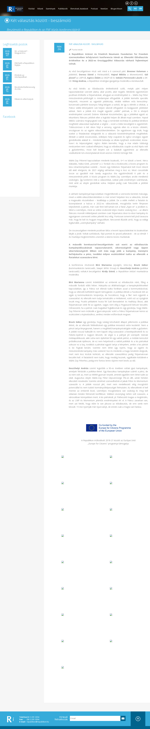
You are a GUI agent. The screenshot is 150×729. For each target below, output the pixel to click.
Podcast (94, 8)
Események (50, 8)
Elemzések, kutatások (79, 8)
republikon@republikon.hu (38, 722)
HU (135, 8)
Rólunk (40, 8)
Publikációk (63, 8)
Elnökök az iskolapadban (21, 76)
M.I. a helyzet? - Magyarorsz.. (21, 52)
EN (140, 8)
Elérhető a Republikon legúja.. (24, 64)
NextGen (104, 8)
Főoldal (31, 8)
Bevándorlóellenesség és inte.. (25, 88)
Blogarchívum (116, 8)
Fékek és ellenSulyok (24, 99)
